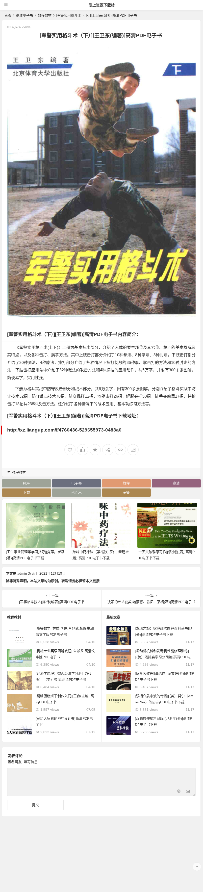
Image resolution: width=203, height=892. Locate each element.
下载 (26, 492)
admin (22, 573)
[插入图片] (188, 792)
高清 (176, 483)
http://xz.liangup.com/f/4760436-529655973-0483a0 (64, 430)
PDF (26, 483)
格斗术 (76, 492)
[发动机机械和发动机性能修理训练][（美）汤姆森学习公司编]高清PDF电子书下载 (164, 657)
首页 (7, 15)
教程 (126, 483)
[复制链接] (120, 449)
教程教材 (44, 15)
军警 (126, 492)
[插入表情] (179, 792)
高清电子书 (24, 15)
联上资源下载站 (102, 5)
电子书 (76, 483)
